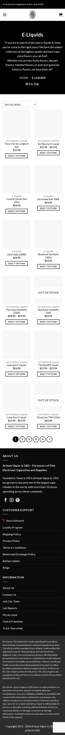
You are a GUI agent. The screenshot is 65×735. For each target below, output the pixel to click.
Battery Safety (11, 561)
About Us (8, 587)
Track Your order (13, 628)
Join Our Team (11, 601)
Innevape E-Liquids (16, 365)
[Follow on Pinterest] (18, 500)
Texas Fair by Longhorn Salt (17, 145)
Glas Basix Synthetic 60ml (48, 311)
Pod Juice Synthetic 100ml (16, 311)
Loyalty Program (13, 527)
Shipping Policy (12, 534)
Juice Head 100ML (16, 254)
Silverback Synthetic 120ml (48, 256)
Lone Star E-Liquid (16, 417)
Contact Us (9, 594)
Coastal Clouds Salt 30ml (16, 201)
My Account (10, 614)
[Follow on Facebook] (6, 500)
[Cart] (60, 15)
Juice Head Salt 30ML (48, 199)
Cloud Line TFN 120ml (48, 417)
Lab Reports (10, 608)
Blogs (6, 567)
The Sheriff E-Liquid (48, 365)
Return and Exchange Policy (19, 554)
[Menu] (5, 14)
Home (23, 77)
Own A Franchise (13, 621)
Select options (16, 156)
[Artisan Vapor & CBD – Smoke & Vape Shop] (33, 15)
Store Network (14, 520)
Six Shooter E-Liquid (48, 144)
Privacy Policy (11, 540)
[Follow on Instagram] (12, 500)
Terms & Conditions (14, 547)
